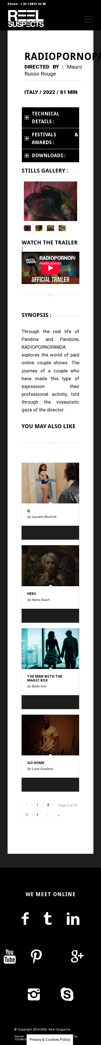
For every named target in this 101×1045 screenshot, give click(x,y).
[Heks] (50, 565)
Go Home (35, 763)
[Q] (50, 483)
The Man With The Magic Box (44, 678)
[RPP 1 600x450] (39, 228)
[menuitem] (72, 19)
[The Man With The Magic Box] (50, 648)
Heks (31, 593)
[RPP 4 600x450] (50, 201)
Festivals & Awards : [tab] (55, 138)
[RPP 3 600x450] (50, 228)
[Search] (72, 19)
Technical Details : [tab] (45, 117)
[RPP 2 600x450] (62, 228)
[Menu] (85, 19)
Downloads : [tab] (49, 155)
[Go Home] (50, 735)
